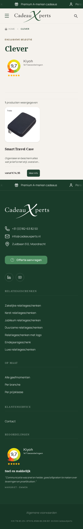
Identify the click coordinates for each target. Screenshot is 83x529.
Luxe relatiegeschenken (20, 349)
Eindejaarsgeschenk (18, 342)
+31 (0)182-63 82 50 (25, 229)
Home (11, 28)
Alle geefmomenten (17, 377)
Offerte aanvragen (27, 260)
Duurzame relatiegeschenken (24, 327)
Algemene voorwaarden (41, 512)
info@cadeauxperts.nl (26, 236)
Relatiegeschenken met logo (23, 335)
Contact (10, 421)
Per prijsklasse (14, 392)
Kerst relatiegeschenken (20, 313)
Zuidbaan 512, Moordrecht (29, 244)
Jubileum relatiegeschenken (23, 320)
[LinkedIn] (9, 277)
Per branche (12, 384)
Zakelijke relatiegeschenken (23, 305)
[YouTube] (20, 277)
